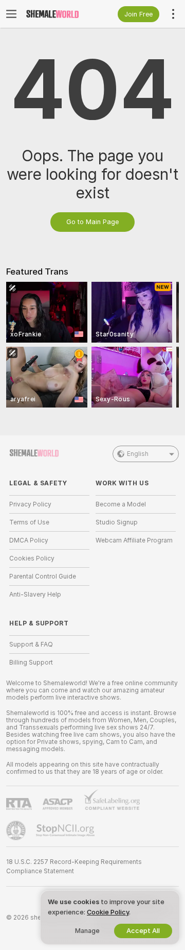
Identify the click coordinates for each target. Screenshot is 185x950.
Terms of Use (29, 522)
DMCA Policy (28, 540)
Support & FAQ (31, 644)
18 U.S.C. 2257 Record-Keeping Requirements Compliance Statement (74, 866)
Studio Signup (117, 522)
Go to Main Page (92, 222)
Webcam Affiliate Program (134, 540)
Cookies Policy (31, 558)
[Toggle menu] (11, 14)
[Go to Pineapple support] (17, 830)
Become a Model (121, 504)
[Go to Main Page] (57, 14)
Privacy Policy (30, 504)
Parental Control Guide (42, 576)
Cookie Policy (108, 912)
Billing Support (31, 662)
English (138, 453)
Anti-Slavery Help (35, 594)
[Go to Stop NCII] (66, 830)
